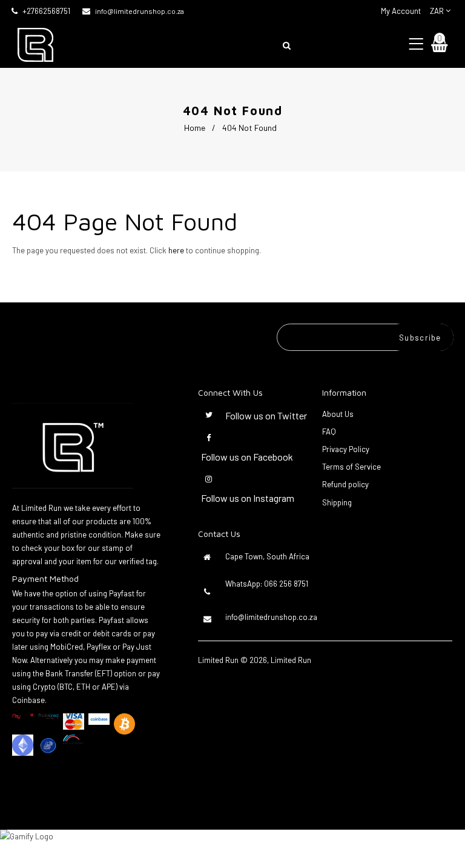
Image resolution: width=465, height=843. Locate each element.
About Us (338, 414)
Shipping (337, 502)
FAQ (329, 431)
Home (194, 127)
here (176, 250)
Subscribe (420, 337)
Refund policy (345, 484)
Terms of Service (351, 466)
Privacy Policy (345, 449)
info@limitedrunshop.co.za (139, 11)
